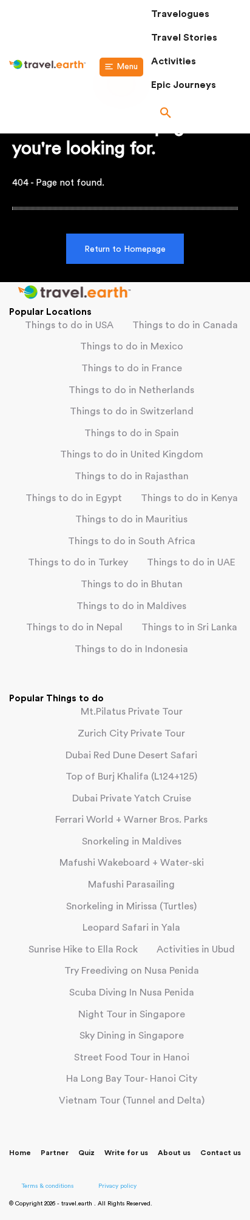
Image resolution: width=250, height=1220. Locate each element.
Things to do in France (131, 368)
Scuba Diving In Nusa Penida (131, 992)
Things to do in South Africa (131, 541)
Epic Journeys (183, 85)
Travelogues (180, 14)
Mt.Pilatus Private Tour (132, 711)
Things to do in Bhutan (132, 584)
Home (20, 1152)
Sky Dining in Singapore (131, 1035)
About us (174, 1152)
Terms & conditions (47, 1186)
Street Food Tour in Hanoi (131, 1057)
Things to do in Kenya (189, 498)
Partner (55, 1152)
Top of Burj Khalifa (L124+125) (131, 776)
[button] (196, 114)
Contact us (220, 1152)
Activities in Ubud (196, 949)
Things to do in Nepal (74, 627)
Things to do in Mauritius (131, 519)
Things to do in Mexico (131, 346)
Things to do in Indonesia (131, 649)
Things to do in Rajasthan (132, 476)
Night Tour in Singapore (131, 1014)
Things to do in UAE (191, 562)
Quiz (86, 1152)
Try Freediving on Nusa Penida (131, 971)
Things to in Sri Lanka (189, 627)
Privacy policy (117, 1186)
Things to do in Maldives (131, 606)
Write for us (126, 1152)
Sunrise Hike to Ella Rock (83, 949)
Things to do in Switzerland (132, 411)
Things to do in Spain (131, 433)
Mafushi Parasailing (131, 884)
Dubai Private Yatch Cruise (131, 798)
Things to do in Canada (185, 325)
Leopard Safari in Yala (131, 927)
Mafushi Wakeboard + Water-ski (131, 863)
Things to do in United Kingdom (131, 454)
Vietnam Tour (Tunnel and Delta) (131, 1100)
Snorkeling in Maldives (131, 841)
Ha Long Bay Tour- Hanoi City (131, 1079)
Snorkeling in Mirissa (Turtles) (131, 906)
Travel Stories (184, 37)
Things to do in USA (69, 325)
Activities (173, 61)
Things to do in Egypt (73, 498)
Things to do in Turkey (78, 562)
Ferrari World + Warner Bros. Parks (131, 819)
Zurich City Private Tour (131, 733)
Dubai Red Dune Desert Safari (131, 755)
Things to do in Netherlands (131, 390)
